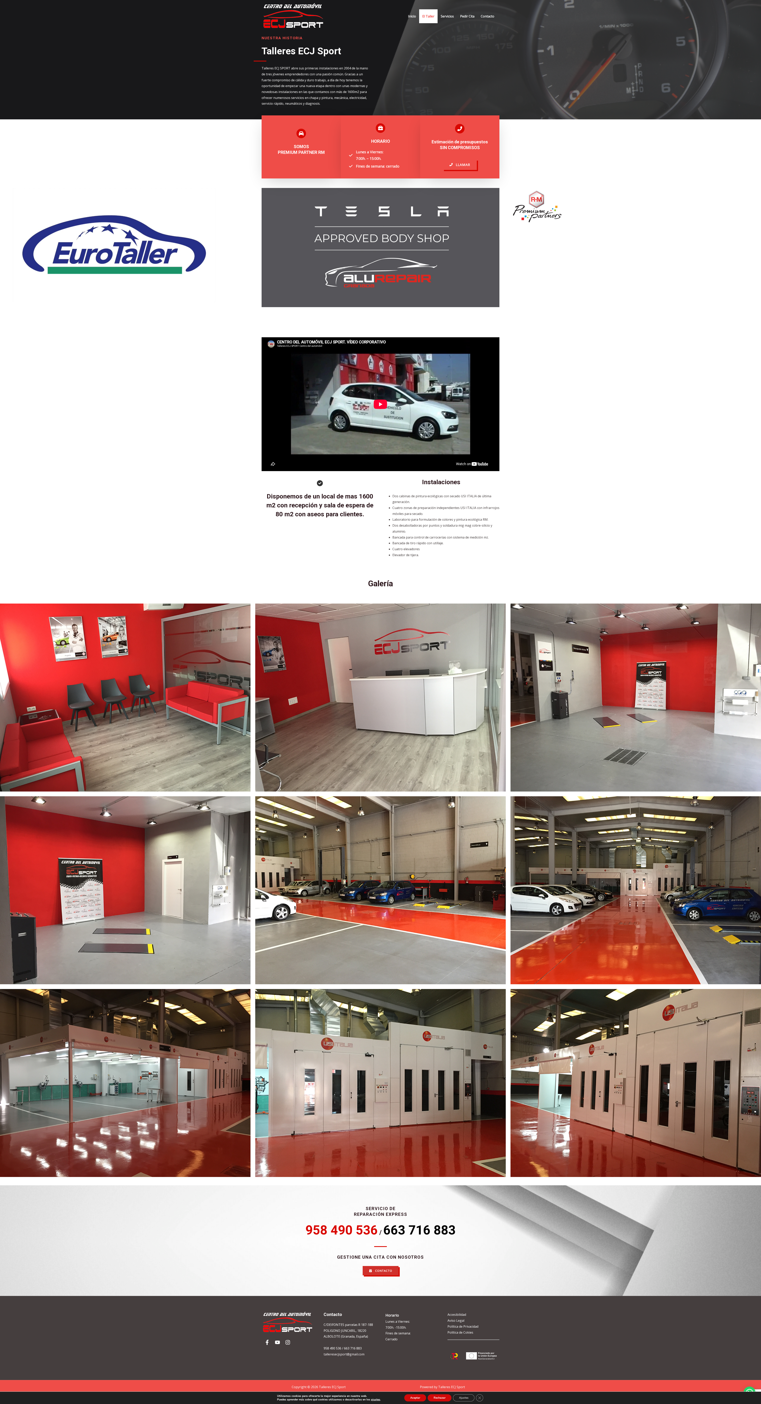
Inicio (412, 16)
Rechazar (440, 1398)
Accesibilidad (456, 1314)
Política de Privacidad (462, 1326)
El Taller (428, 16)
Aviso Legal (455, 1320)
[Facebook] (267, 1342)
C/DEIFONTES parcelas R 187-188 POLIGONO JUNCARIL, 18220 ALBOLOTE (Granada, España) (348, 1331)
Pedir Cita (467, 16)
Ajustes (463, 1398)
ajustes (375, 1399)
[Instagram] (287, 1342)
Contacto (487, 16)
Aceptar (415, 1398)
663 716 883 (353, 1348)
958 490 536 (333, 1348)
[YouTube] (277, 1342)
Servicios (447, 16)
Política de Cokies (460, 1332)
